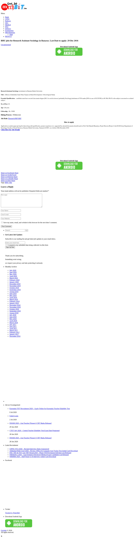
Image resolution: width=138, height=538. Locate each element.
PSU (6, 27)
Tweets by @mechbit (12, 513)
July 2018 (12, 315)
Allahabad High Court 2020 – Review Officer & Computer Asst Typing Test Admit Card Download (43, 451)
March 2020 (13, 278)
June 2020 (12, 272)
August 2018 (13, 313)
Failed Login (13, 416)
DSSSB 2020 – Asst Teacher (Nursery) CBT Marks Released (30, 423)
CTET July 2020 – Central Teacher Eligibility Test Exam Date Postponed (34, 430)
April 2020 (13, 276)
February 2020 (14, 280)
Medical (8, 25)
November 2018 (15, 307)
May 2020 (12, 274)
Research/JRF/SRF (14, 118)
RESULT (8, 36)
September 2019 (15, 290)
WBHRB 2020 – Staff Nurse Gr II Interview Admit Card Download (32, 457)
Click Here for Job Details (10, 130)
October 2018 (14, 309)
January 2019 (14, 303)
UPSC (7, 19)
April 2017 (13, 328)
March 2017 (13, 330)
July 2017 (12, 325)
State (11, 34)
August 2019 (13, 292)
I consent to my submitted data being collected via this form (27, 245)
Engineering (9, 31)
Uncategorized (6, 45)
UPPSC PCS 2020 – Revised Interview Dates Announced (29, 449)
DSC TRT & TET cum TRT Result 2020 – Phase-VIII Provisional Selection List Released (40, 453)
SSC (6, 23)
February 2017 (14, 332)
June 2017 (12, 326)
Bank (7, 17)
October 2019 (14, 288)
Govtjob (3, 530)
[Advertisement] (65, 73)
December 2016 (14, 336)
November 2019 (15, 286)
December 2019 (14, 284)
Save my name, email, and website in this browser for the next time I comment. (30, 222)
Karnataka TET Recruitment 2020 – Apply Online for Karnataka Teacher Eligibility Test (39, 409)
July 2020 (12, 270)
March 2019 (13, 299)
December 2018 (14, 305)
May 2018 (12, 319)
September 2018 (15, 311)
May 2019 (12, 295)
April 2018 (13, 321)
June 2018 (12, 317)
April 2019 (13, 297)
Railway (8, 21)
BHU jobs (8, 182)
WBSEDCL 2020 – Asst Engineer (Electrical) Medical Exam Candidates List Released (39, 455)
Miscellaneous (10, 32)
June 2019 (12, 294)
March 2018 (13, 323)
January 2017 (14, 334)
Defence (8, 29)
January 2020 (14, 282)
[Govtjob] (14, 11)
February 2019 (14, 301)
